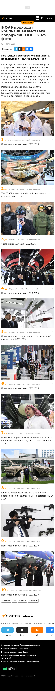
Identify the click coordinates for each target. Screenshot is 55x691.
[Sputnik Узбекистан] (7, 19)
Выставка (22, 601)
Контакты (15, 645)
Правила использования (30, 645)
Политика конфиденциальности (14, 648)
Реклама (21, 661)
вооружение (33, 601)
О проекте (5, 645)
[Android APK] (9, 669)
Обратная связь (32, 661)
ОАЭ (14, 601)
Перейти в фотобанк (32, 140)
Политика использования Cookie (14, 652)
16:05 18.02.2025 (8, 44)
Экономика (39, 623)
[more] (52, 139)
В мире (28, 623)
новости (5, 623)
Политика (17, 623)
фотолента (6, 601)
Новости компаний (9, 661)
